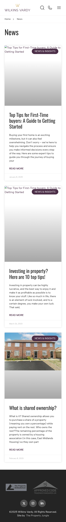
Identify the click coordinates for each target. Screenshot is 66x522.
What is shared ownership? (32, 407)
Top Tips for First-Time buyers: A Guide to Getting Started (32, 120)
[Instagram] (33, 503)
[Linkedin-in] (42, 503)
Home (8, 19)
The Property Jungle (37, 515)
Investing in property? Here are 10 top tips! (28, 273)
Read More (16, 168)
